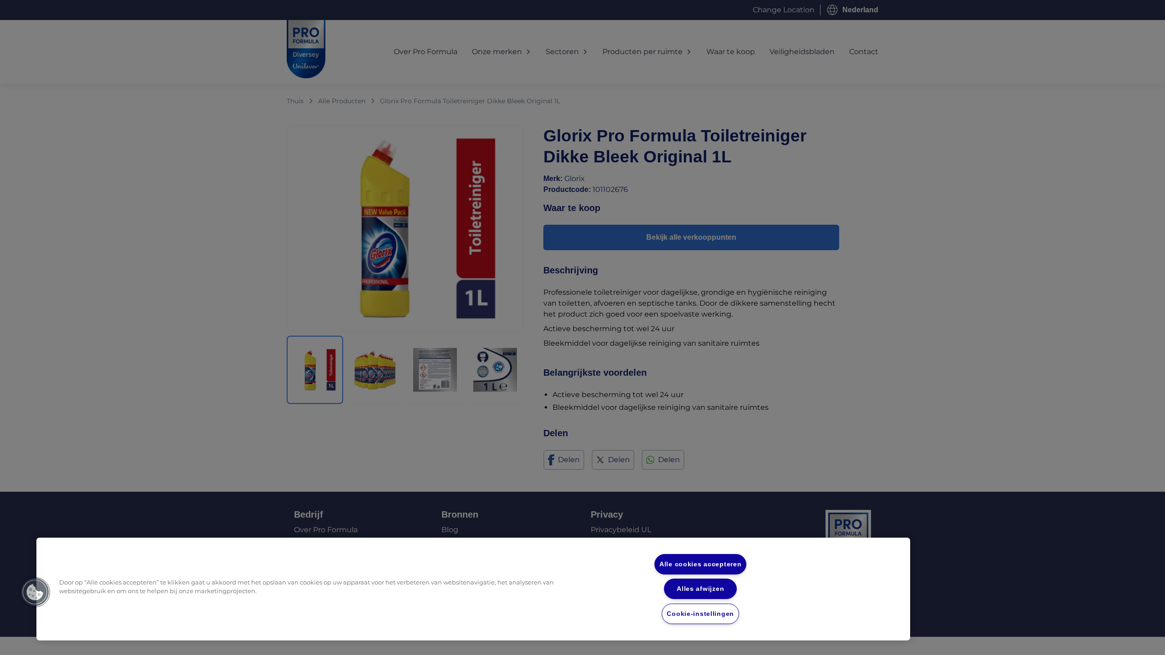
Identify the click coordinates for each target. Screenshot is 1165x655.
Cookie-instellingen (700, 613)
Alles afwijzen (700, 588)
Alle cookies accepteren (700, 564)
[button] (35, 592)
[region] (473, 589)
